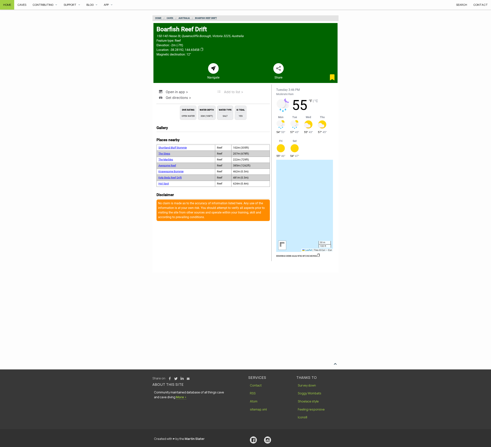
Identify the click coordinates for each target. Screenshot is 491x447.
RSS (253, 393)
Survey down (307, 385)
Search (461, 5)
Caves (21, 5)
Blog (90, 5)
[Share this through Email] (188, 378)
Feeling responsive (311, 409)
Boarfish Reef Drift (206, 18)
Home (7, 5)
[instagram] (267, 440)
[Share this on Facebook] (170, 378)
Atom (253, 401)
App (106, 5)
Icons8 (302, 417)
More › (181, 397)
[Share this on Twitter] (176, 378)
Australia (184, 18)
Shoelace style (308, 401)
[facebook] (253, 440)
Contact (480, 5)
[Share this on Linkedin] (182, 378)
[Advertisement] (245, 301)
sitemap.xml (258, 409)
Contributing (43, 5)
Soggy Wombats (309, 393)
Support (70, 5)
